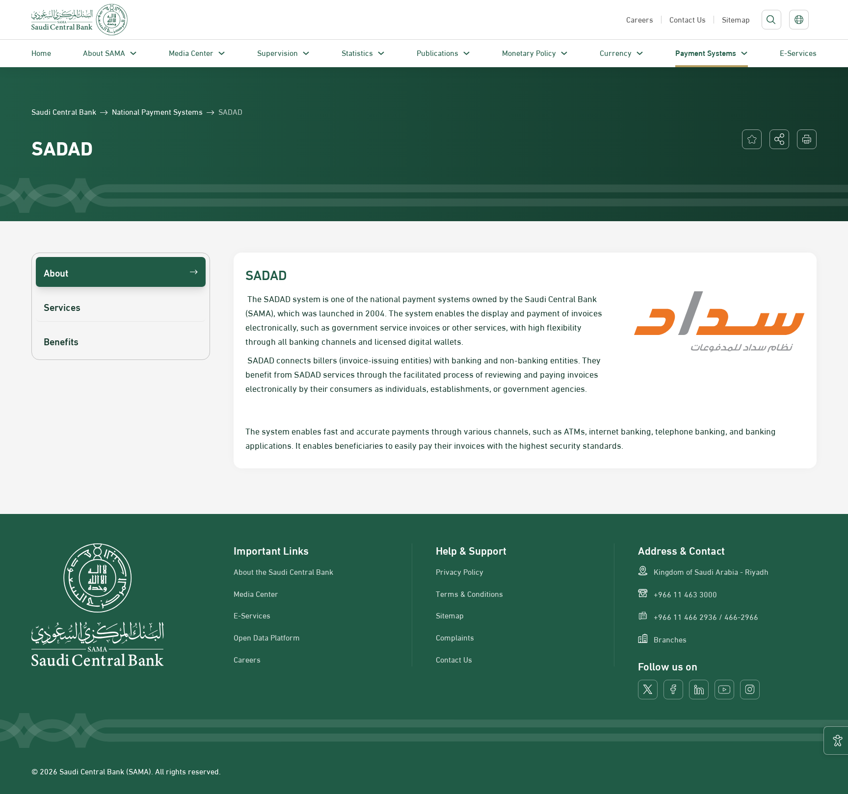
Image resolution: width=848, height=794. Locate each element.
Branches (670, 639)
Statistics (357, 52)
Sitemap (450, 615)
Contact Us (454, 659)
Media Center (191, 52)
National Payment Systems (157, 111)
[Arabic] (799, 19)
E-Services (798, 52)
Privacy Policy (459, 571)
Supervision (277, 52)
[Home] (79, 19)
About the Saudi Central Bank (283, 571)
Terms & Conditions (469, 593)
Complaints (455, 637)
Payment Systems (705, 52)
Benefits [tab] (61, 341)
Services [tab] (62, 306)
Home (41, 52)
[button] (779, 139)
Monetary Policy (529, 52)
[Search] (771, 19)
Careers (247, 659)
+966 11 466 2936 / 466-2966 (706, 616)
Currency (616, 52)
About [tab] (56, 272)
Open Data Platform (267, 637)
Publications (437, 52)
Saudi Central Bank (63, 111)
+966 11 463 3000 (685, 594)
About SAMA (104, 52)
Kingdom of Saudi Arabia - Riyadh (711, 571)
